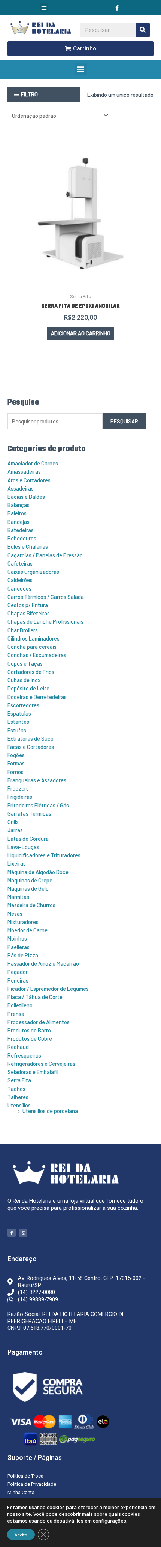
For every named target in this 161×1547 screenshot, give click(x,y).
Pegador (17, 971)
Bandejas (18, 521)
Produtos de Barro (29, 1030)
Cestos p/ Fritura (27, 605)
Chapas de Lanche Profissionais (45, 621)
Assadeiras (20, 488)
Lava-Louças (23, 846)
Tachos (16, 1088)
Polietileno (20, 1005)
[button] (44, 7)
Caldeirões (20, 579)
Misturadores (23, 921)
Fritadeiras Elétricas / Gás (38, 805)
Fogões (16, 755)
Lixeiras (16, 863)
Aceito (21, 1534)
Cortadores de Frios (30, 671)
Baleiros (17, 513)
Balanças (18, 504)
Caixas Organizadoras (33, 571)
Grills (13, 821)
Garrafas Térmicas (29, 813)
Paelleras (18, 947)
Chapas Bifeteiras (28, 613)
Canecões (19, 588)
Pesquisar (124, 421)
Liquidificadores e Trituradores (43, 855)
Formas (16, 763)
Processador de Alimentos (38, 1022)
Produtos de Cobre (29, 1038)
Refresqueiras (24, 1055)
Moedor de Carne (27, 930)
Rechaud (18, 1046)
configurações (109, 1520)
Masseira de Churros (31, 905)
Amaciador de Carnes (32, 463)
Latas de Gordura (28, 838)
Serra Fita (19, 1080)
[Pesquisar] (143, 30)
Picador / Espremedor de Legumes (48, 988)
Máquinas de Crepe (29, 880)
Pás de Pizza (22, 955)
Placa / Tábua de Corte (35, 996)
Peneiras (17, 980)
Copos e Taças (25, 663)
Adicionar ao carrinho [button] (80, 333)
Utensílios (19, 1105)
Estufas (16, 730)
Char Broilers (22, 630)
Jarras (15, 830)
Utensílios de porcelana (50, 1110)
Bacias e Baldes (26, 496)
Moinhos (17, 938)
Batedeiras (20, 530)
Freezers (18, 788)
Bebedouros (21, 538)
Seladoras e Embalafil (32, 1071)
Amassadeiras (24, 471)
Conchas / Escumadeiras (36, 654)
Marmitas (18, 896)
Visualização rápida (80, 281)
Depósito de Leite (28, 688)
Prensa (15, 1013)
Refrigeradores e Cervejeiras (41, 1063)
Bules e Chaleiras (27, 546)
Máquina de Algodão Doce (38, 872)
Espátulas (19, 713)
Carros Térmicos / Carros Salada (45, 596)
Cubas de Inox (23, 680)
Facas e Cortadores (30, 746)
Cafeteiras (20, 563)
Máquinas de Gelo (28, 888)
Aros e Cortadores (29, 480)
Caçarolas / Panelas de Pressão (45, 555)
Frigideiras (19, 796)
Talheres (17, 1097)
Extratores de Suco (30, 738)
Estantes (18, 721)
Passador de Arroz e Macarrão (43, 963)
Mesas (14, 913)
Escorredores (23, 705)
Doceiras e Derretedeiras (37, 696)
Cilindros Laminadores (33, 638)
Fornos (15, 771)
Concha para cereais (32, 646)
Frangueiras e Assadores (36, 780)
